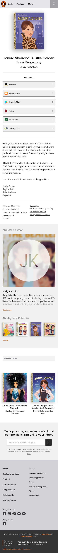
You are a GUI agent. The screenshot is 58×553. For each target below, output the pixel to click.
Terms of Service (26, 536)
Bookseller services (11, 474)
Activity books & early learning (41, 208)
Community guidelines (37, 473)
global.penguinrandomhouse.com (17, 548)
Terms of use (34, 495)
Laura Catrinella (17, 412)
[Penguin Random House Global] (10, 542)
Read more (7, 310)
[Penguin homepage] (3, 4)
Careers (32, 468)
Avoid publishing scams (38, 486)
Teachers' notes (9, 500)
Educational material (38, 211)
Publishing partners (36, 477)
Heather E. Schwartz (41, 411)
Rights (31, 482)
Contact (6, 479)
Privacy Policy (46, 534)
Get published (9, 490)
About (5, 468)
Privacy (31, 491)
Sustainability (8, 495)
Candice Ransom (12, 411)
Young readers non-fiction (40, 214)
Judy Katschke (29, 66)
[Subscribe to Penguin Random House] (48, 442)
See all (5, 340)
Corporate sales (9, 484)
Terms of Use (36, 451)
